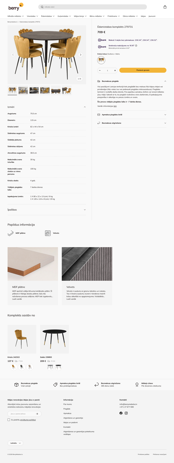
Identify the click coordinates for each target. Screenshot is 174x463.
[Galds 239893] (54, 339)
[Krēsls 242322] (22, 339)
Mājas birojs (79, 16)
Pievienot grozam (142, 70)
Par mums (67, 404)
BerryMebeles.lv (17, 454)
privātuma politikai (28, 420)
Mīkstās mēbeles (14, 16)
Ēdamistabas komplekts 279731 (30, 22)
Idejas (143, 16)
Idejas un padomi (70, 422)
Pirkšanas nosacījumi (159, 454)
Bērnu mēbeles (96, 16)
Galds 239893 (46, 357)
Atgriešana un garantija (73, 418)
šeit (115, 106)
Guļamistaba (63, 16)
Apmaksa (67, 413)
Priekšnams (112, 16)
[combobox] (92, 6)
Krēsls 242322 (14, 357)
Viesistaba (31, 16)
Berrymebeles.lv (13, 22)
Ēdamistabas (46, 16)
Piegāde (66, 409)
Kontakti (66, 427)
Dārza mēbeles (129, 16)
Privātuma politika (143, 454)
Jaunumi (152, 16)
